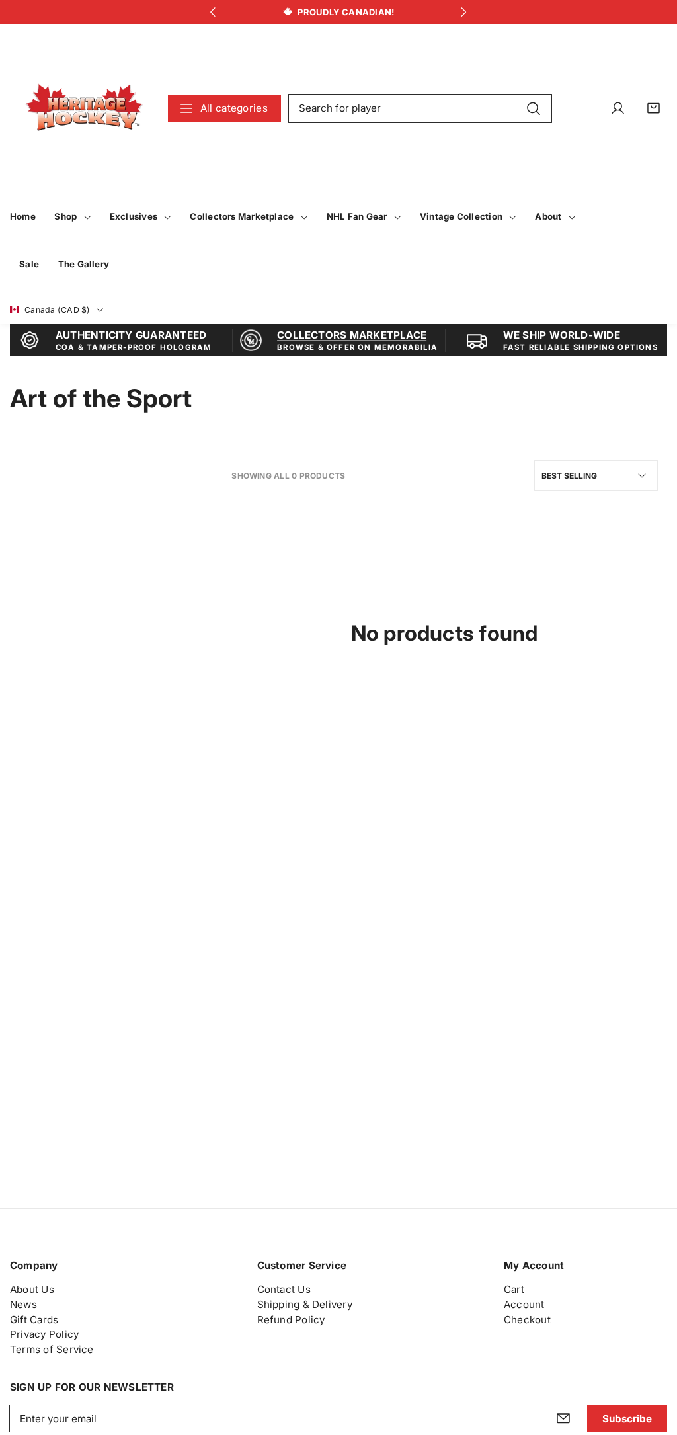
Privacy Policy (44, 1334)
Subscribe (627, 1419)
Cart (514, 1289)
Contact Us (284, 1289)
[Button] (213, 12)
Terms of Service (52, 1349)
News (23, 1304)
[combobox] (420, 108)
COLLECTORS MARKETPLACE (351, 335)
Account (524, 1304)
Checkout (527, 1319)
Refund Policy (291, 1319)
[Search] (534, 108)
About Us (32, 1289)
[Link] (84, 108)
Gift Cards (34, 1319)
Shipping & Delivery (304, 1304)
